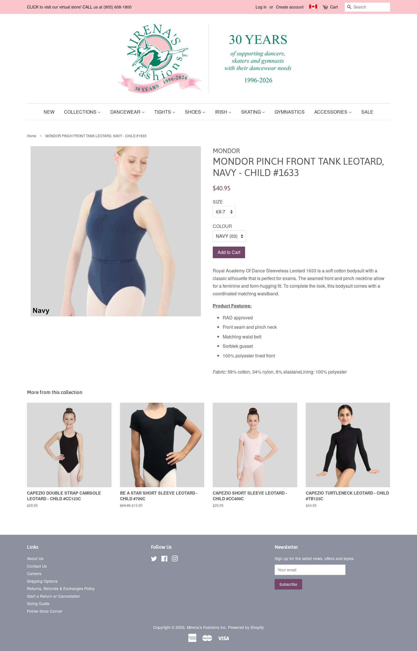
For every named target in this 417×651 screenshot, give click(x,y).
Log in (261, 7)
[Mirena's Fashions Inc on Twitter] (154, 559)
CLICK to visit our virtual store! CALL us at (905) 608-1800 (79, 7)
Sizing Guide (38, 603)
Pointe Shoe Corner (44, 611)
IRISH (221, 112)
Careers (34, 573)
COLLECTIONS (81, 112)
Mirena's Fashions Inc (206, 627)
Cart (334, 7)
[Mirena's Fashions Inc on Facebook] (164, 559)
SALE (367, 112)
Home (31, 135)
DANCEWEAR (126, 112)
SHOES (193, 112)
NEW (49, 112)
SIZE (218, 201)
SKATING (251, 112)
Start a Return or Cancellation (53, 596)
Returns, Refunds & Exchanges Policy (61, 588)
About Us (35, 558)
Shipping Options (42, 581)
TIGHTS (163, 112)
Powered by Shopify (246, 627)
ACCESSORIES (331, 112)
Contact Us (37, 566)
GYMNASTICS (290, 112)
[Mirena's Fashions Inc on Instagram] (175, 559)
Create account (290, 7)
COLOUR (222, 226)
